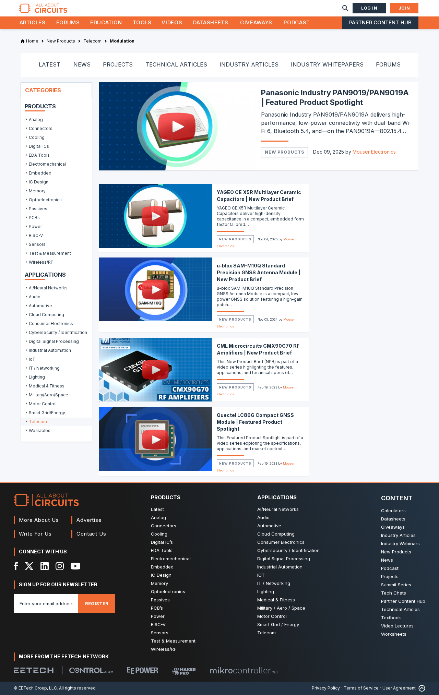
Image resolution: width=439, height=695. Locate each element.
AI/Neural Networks (278, 509)
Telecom (266, 632)
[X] (29, 566)
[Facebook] (16, 566)
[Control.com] (91, 670)
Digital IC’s (162, 542)
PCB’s (157, 608)
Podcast (297, 22)
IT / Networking (273, 583)
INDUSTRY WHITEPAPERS (327, 64)
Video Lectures (397, 625)
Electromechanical (171, 558)
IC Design (161, 575)
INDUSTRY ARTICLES (249, 64)
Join (404, 8)
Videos (172, 22)
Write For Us (35, 533)
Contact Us (91, 533)
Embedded (162, 567)
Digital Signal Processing (283, 558)
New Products (284, 152)
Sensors (159, 632)
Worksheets (393, 634)
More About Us (39, 520)
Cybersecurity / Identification (288, 550)
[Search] (345, 8)
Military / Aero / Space (281, 608)
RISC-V (158, 624)
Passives (160, 599)
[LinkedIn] (44, 566)
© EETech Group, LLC (35, 688)
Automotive (269, 525)
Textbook (391, 617)
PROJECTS (118, 64)
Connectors (163, 525)
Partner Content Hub (380, 22)
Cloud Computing (276, 534)
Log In (369, 8)
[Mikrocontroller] (244, 670)
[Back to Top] (420, 688)
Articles (33, 22)
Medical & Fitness (276, 599)
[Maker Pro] (184, 670)
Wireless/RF (163, 649)
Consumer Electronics (281, 542)
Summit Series (396, 584)
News (387, 560)
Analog (158, 517)
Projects (390, 576)
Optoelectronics (168, 591)
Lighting (265, 591)
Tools (142, 22)
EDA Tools (162, 550)
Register (96, 603)
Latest (157, 509)
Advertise (89, 520)
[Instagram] (60, 566)
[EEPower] (142, 670)
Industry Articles (398, 535)
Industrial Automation (279, 567)
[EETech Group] (34, 670)
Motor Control (272, 616)
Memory (159, 583)
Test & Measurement (173, 641)
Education (106, 22)
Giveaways (256, 22)
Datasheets (210, 22)
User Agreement (399, 688)
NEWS (82, 64)
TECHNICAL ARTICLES (176, 64)
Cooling (159, 534)
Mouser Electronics (374, 152)
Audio (263, 517)
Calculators (393, 510)
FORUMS (388, 64)
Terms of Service (361, 688)
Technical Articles (400, 609)
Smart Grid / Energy (278, 624)
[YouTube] (75, 566)
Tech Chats (393, 593)
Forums (68, 22)
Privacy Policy (326, 688)
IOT (261, 575)
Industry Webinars (400, 543)
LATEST (49, 64)
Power (158, 616)
